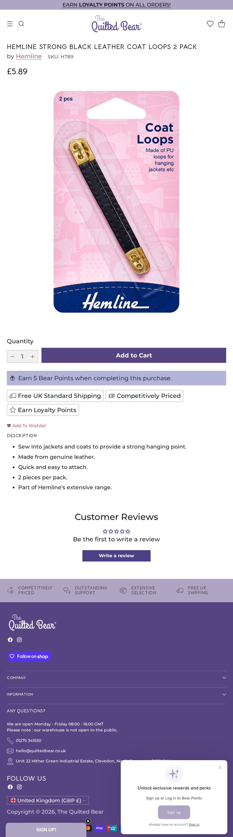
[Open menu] (10, 23)
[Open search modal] (21, 23)
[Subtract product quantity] (12, 356)
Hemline (29, 56)
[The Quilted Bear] (116, 23)
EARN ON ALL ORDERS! (117, 4)
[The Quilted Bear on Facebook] (10, 640)
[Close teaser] (88, 821)
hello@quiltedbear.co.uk (41, 750)
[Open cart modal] (221, 23)
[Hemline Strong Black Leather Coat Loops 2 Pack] (116, 201)
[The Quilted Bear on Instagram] (19, 640)
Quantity (20, 341)
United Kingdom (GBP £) (49, 800)
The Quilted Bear (80, 812)
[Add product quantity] (33, 356)
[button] (46, 830)
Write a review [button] (116, 555)
